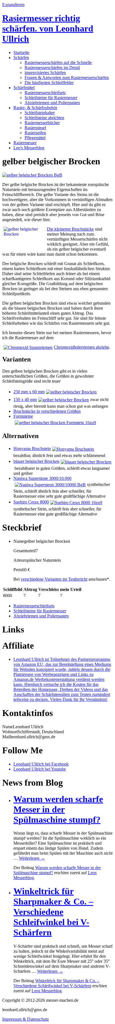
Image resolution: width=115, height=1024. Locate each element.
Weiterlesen (32, 858)
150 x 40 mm (25, 399)
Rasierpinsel (35, 127)
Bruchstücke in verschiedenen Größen (47, 411)
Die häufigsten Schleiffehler (49, 82)
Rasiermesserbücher (42, 122)
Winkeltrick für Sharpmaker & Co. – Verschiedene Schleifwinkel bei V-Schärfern (53, 911)
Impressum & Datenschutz (25, 1019)
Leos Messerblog (47, 990)
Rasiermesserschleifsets (45, 92)
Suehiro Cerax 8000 (31, 502)
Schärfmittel (24, 87)
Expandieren (13, 4)
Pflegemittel (35, 137)
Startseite (21, 52)
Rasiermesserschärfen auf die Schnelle (58, 62)
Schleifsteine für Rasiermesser (51, 97)
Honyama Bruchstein (32, 448)
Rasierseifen (35, 132)
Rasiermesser (25, 142)
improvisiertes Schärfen (45, 72)
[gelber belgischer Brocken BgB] (32, 175)
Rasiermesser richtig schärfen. (47, 28)
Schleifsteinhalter (40, 112)
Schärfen (21, 57)
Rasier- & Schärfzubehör (35, 107)
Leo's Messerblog (28, 147)
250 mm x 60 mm (29, 391)
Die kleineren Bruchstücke (70, 229)
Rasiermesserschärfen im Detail (52, 67)
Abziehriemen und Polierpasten (52, 102)
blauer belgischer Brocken (36, 461)
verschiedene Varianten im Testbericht (54, 579)
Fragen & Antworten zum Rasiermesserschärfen (67, 77)
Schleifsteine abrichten (44, 117)
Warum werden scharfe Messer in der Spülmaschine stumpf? (58, 809)
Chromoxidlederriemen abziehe (81, 347)
